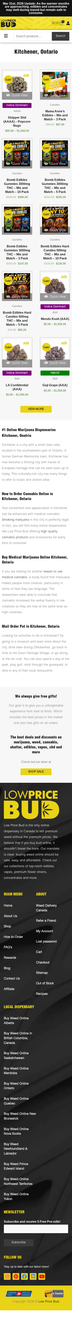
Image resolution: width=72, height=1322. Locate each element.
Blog (7, 968)
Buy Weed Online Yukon (16, 1197)
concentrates (13, 878)
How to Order (13, 937)
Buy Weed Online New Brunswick (20, 1116)
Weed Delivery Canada (46, 908)
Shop (7, 926)
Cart (39, 952)
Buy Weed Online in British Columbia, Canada (18, 1038)
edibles (48, 866)
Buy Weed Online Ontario (16, 1086)
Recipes (42, 994)
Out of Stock (45, 983)
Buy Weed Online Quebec (16, 1101)
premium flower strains (29, 872)
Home (8, 906)
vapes (8, 872)
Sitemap (42, 973)
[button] (6, 36)
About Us (10, 916)
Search (60, 36)
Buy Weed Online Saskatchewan (16, 1056)
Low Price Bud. (49, 1301)
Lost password (46, 941)
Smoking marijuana (15, 520)
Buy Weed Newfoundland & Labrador (15, 1149)
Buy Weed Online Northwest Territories (18, 1182)
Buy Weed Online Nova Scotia (16, 1132)
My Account (44, 931)
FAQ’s (8, 947)
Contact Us (12, 978)
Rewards (10, 958)
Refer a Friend (46, 921)
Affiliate (9, 989)
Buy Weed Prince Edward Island (16, 1167)
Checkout (43, 962)
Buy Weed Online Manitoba (16, 1071)
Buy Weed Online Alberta (16, 1021)
